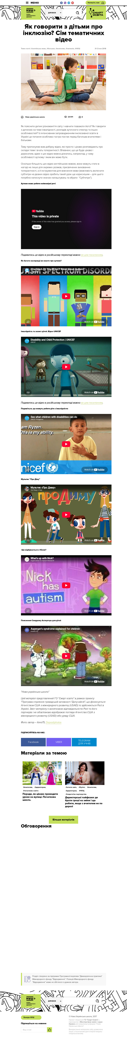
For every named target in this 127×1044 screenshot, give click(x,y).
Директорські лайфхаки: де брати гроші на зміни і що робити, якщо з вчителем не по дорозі (83, 802)
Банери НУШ (29, 1017)
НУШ (78, 49)
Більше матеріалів (63, 819)
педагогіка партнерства (76, 794)
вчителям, (61, 49)
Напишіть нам (93, 3)
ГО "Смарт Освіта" (91, 1020)
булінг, (82, 787)
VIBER (59, 742)
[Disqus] (63, 864)
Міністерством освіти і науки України (85, 1023)
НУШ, (82, 791)
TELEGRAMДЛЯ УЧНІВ (84, 742)
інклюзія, (70, 49)
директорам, (41, 787)
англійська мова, (39, 49)
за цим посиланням (92, 254)
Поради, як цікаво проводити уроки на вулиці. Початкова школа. (40, 797)
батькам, (51, 49)
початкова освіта (31, 791)
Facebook (33, 742)
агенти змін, (72, 787)
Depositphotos (53, 722)
